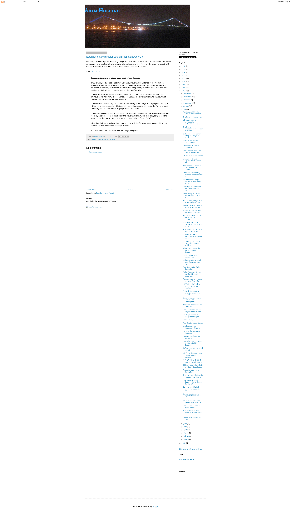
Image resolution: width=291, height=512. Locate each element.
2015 (184, 69)
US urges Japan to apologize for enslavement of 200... (191, 122)
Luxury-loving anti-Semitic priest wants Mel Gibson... (192, 343)
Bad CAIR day (188, 320)
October (186, 100)
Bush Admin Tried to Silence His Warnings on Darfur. (192, 236)
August (186, 106)
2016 (184, 66)
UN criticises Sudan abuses (193, 156)
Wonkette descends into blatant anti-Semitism (192, 211)
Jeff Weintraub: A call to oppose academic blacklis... (191, 286)
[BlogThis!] (122, 136)
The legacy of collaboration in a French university (193, 129)
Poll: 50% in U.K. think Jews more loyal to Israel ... (193, 230)
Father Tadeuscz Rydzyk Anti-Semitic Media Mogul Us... (192, 274)
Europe (100, 139)
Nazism (112, 139)
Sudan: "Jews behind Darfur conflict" (190, 142)
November (187, 97)
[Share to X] (124, 136)
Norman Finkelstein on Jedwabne (191, 337)
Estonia (94, 139)
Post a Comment (95, 152)
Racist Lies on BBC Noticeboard (190, 256)
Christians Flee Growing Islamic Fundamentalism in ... (193, 175)
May (185, 427)
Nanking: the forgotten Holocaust (191, 332)
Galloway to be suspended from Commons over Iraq (192, 262)
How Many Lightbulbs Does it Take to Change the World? (192, 382)
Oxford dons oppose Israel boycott (193, 349)
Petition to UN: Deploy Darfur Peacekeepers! (192, 113)
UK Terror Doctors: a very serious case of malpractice (192, 355)
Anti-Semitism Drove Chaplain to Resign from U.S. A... (192, 224)
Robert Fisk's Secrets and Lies (192, 419)
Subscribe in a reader (186, 459)
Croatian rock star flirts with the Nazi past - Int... (192, 402)
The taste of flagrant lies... (192, 117)
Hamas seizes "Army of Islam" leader (191, 407)
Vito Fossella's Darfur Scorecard (191, 147)
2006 (184, 443)
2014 (184, 72)
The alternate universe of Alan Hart (192, 306)
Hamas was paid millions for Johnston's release (192, 311)
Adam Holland (102, 10)
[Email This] (119, 136)
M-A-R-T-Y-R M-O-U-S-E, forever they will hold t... (192, 361)
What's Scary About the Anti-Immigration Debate (191, 250)
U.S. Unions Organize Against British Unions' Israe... (192, 161)
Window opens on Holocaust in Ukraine (191, 327)
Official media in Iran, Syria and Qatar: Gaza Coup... (193, 366)
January (186, 439)
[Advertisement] (130, 170)
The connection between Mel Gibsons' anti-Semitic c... (192, 168)
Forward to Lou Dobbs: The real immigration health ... (191, 243)
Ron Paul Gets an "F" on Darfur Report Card (192, 152)
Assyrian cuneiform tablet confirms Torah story (192, 280)
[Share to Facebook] (126, 136)
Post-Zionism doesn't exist (193, 323)
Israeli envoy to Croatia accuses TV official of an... (191, 195)
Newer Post (91, 189)
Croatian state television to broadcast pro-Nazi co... (193, 376)
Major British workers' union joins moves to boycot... (191, 293)
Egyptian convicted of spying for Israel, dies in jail (192, 389)
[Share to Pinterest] (128, 136)
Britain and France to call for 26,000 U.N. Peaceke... (192, 217)
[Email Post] (115, 136)
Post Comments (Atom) (105, 193)
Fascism (106, 139)
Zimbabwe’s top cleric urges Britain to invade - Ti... (192, 396)
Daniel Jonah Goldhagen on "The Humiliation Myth (192, 189)
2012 (184, 75)
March (186, 433)
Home (130, 189)
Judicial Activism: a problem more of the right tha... (193, 206)
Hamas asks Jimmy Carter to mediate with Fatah (192, 201)
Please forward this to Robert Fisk (191, 371)
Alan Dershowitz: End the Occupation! (192, 268)
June (185, 423)
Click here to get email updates (190, 449)
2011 (184, 78)
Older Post (169, 189)
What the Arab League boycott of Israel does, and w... (192, 182)
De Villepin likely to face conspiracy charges (191, 316)
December (187, 93)
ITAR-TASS (95, 71)
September (187, 103)
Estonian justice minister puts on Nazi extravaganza (114, 56)
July (184, 109)
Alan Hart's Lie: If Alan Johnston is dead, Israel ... (192, 413)
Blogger (155, 506)
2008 (184, 88)
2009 (184, 85)
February (186, 436)
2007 (184, 91)
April (185, 430)
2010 (184, 82)
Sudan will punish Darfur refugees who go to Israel (192, 136)
